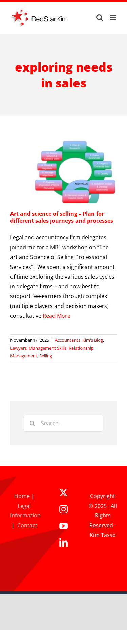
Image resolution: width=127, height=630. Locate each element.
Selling (45, 356)
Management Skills (48, 348)
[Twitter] (63, 492)
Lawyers (18, 348)
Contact (27, 525)
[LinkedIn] (63, 542)
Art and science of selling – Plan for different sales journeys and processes (61, 217)
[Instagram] (63, 509)
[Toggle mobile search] (99, 17)
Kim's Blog (92, 340)
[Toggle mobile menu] (113, 17)
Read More (56, 315)
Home (22, 496)
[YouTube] (63, 525)
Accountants (67, 340)
